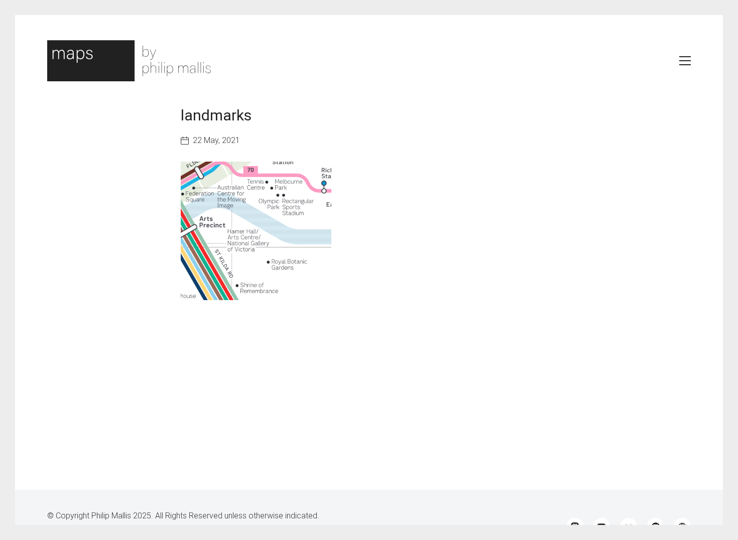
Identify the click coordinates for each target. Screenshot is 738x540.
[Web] (682, 526)
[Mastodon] (574, 526)
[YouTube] (601, 526)
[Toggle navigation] (685, 60)
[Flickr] (628, 526)
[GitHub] (655, 526)
